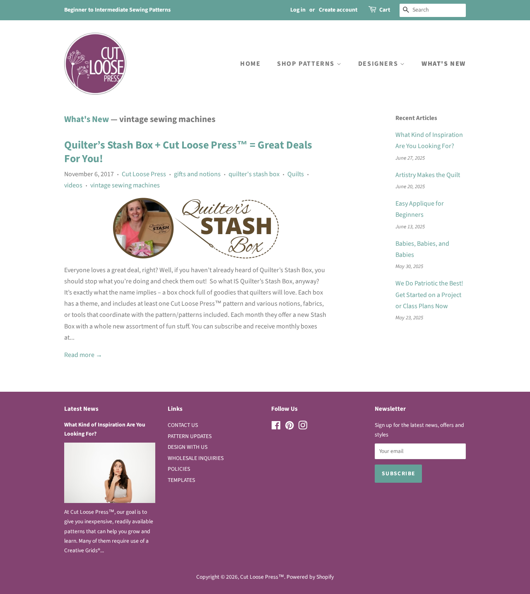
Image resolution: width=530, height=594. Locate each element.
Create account (338, 10)
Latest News (81, 409)
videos (73, 185)
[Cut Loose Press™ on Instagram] (302, 427)
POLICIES (179, 469)
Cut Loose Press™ (262, 577)
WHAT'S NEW (444, 63)
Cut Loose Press (144, 174)
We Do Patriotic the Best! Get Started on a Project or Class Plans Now (429, 294)
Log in (298, 10)
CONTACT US (183, 425)
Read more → (83, 354)
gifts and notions (197, 174)
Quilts (295, 174)
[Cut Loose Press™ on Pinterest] (289, 427)
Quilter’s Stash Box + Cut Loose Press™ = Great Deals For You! (188, 152)
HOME (250, 63)
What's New (86, 119)
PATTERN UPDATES (190, 436)
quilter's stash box (254, 174)
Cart (384, 10)
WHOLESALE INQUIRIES (196, 458)
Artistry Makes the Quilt (427, 175)
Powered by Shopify (310, 577)
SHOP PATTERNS (306, 63)
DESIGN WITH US (187, 447)
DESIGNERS (379, 63)
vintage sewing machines (125, 185)
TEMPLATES (181, 480)
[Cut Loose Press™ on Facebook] (276, 427)
